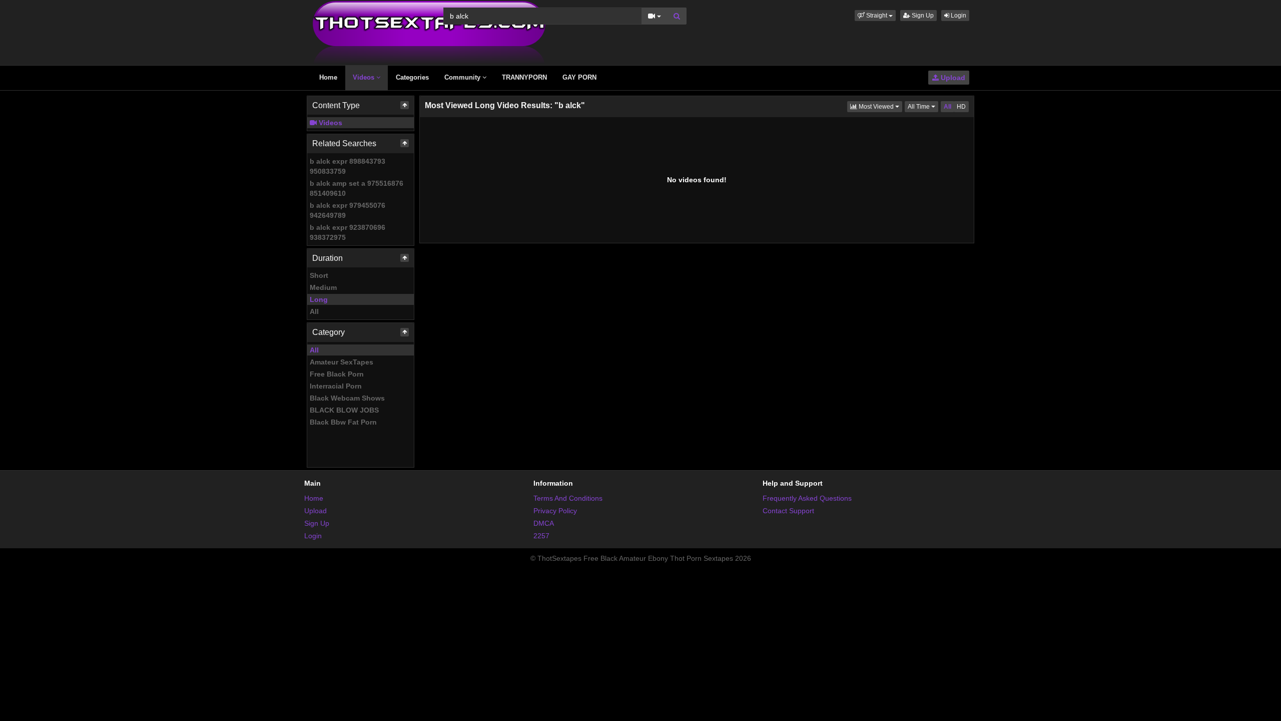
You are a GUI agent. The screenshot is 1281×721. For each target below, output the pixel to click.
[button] (875, 15)
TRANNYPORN (524, 77)
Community (463, 77)
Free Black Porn (337, 374)
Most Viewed (879, 106)
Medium (323, 287)
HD (961, 106)
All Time (923, 106)
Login (957, 15)
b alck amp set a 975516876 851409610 (356, 188)
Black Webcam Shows (347, 398)
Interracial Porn (336, 386)
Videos (364, 77)
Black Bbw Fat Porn (343, 422)
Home (328, 77)
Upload (952, 78)
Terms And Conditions (567, 498)
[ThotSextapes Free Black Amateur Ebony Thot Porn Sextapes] (429, 32)
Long (319, 299)
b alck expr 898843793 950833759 (347, 166)
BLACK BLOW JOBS (344, 410)
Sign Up (922, 15)
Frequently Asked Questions (807, 498)
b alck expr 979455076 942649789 (347, 210)
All (314, 311)
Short (319, 275)
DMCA (543, 523)
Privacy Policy (555, 511)
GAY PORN (579, 77)
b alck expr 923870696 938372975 (347, 232)
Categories (412, 77)
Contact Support (788, 511)
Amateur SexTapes (341, 362)
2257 (541, 536)
